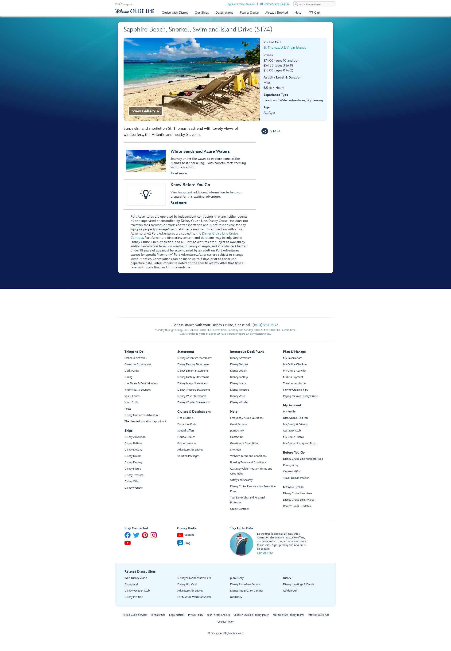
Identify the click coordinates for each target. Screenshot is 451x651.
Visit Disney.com (124, 4)
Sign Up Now (265, 553)
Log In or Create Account (240, 4)
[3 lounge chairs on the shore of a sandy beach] (192, 79)
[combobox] (314, 4)
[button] (314, 12)
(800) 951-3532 (265, 325)
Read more (179, 173)
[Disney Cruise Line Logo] (134, 11)
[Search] (296, 4)
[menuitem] (261, 4)
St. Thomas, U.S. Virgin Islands (285, 48)
